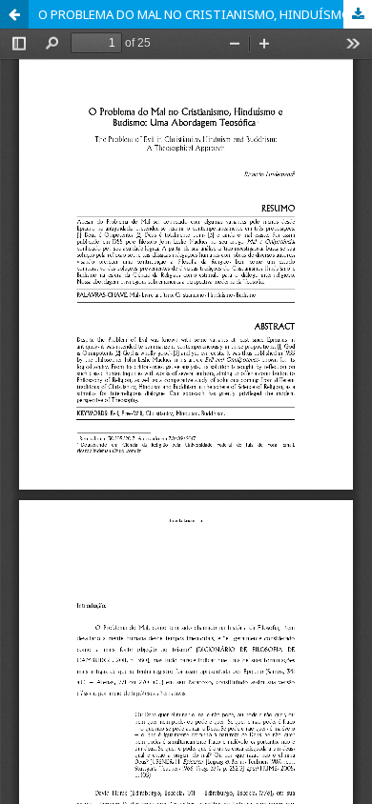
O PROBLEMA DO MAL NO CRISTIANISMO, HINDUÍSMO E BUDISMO (205, 14)
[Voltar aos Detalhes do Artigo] (14, 14)
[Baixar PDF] (357, 14)
